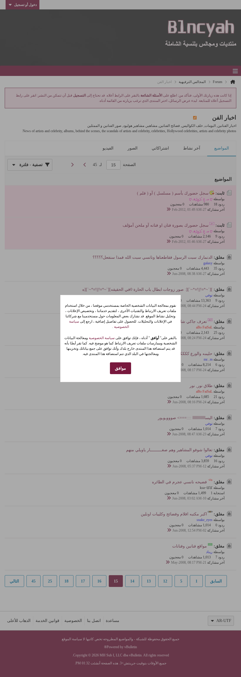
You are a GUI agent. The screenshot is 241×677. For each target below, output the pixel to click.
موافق (120, 368)
